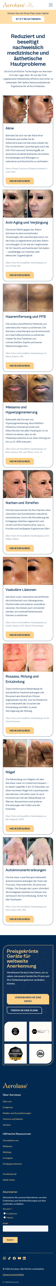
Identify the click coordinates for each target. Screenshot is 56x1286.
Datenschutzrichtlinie (13, 1274)
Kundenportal (9, 1174)
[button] (50, 5)
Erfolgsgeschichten (12, 1163)
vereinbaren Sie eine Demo (28, 999)
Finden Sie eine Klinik (24, 1010)
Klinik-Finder (9, 1179)
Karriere (7, 1124)
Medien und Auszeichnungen (17, 1113)
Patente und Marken (13, 1119)
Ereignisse (8, 1107)
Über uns (7, 1101)
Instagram (8, 1158)
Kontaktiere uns (11, 1140)
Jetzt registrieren (28, 18)
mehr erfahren (20, 180)
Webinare (7, 1146)
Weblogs (7, 1152)
